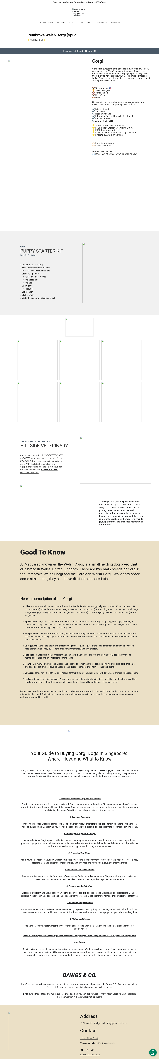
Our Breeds (60, 22)
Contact (89, 22)
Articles (80, 22)
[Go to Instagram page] (88, 1050)
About (71, 22)
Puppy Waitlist (101, 22)
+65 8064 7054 (89, 1038)
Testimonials (115, 22)
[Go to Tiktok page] (92, 1050)
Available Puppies (46, 22)
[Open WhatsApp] (153, 1052)
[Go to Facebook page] (83, 1050)
